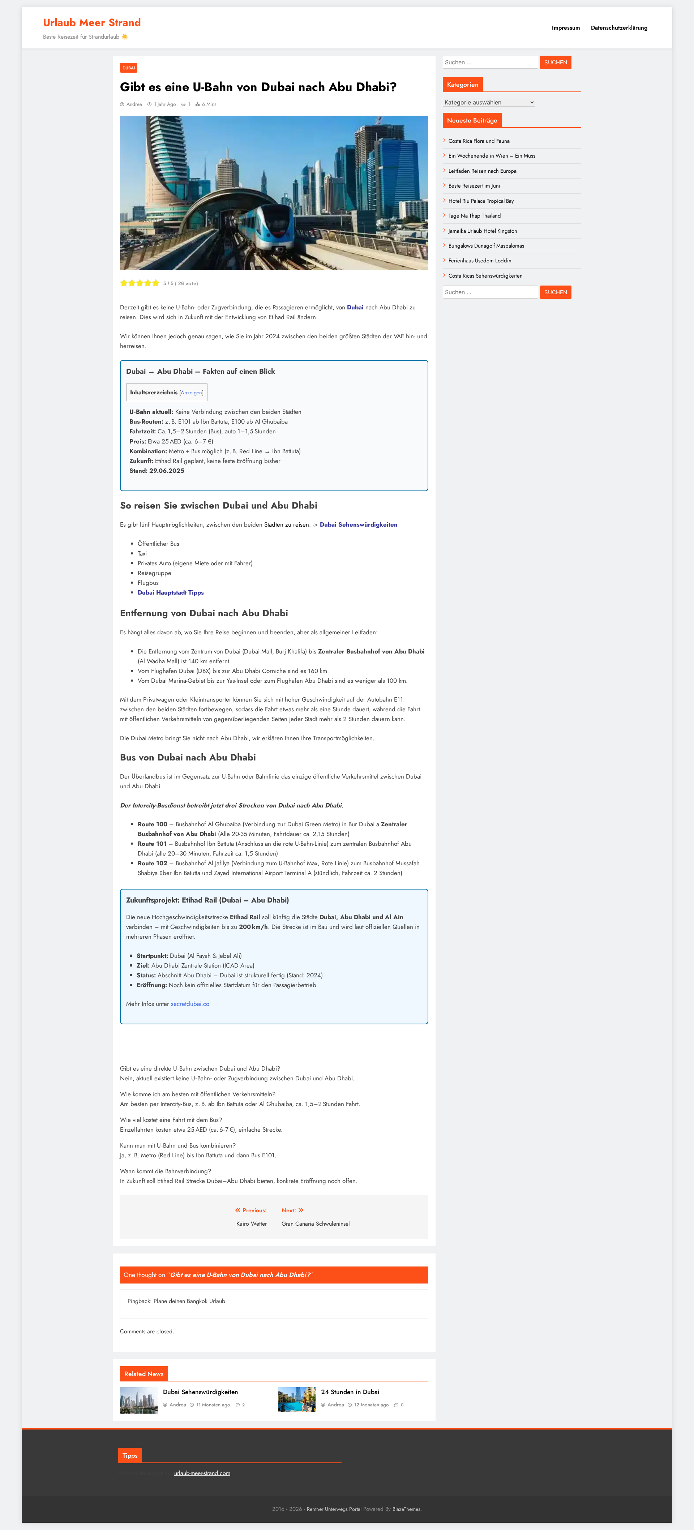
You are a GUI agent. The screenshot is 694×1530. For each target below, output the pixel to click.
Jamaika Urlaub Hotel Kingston (483, 231)
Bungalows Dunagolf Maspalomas (486, 246)
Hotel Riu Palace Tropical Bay (481, 201)
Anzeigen (191, 392)
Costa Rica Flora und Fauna (479, 141)
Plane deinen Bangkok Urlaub (189, 1301)
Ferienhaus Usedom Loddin (480, 261)
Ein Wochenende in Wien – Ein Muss (492, 156)
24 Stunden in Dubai (350, 1392)
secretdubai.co (190, 1003)
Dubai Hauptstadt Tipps (171, 592)
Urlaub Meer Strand (92, 22)
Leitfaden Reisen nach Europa (483, 171)
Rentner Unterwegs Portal (334, 1509)
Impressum (566, 27)
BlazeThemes (406, 1509)
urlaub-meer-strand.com (202, 1473)
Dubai (129, 68)
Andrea (134, 104)
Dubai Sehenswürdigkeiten (359, 524)
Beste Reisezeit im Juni (474, 186)
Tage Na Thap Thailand (475, 216)
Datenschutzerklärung (619, 27)
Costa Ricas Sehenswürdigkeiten (486, 276)
